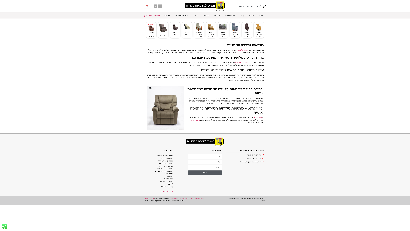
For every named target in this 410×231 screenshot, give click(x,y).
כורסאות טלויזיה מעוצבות (199, 34)
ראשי (261, 15)
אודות (251, 15)
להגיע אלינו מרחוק (152, 15)
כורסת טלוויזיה (243, 50)
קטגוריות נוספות (167, 186)
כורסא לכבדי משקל (151, 34)
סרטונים (217, 15)
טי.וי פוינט (258, 117)
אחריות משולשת (181, 15)
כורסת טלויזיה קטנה (235, 34)
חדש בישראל (151, 24)
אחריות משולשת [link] (184, 199)
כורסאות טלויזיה (167, 158)
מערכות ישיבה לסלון (223, 34)
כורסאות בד (169, 176)
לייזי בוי (163, 35)
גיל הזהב (205, 15)
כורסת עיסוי (187, 33)
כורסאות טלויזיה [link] (199, 199)
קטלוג (242, 15)
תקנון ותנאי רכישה (166, 191)
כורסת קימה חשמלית (247, 34)
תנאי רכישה (174, 199)
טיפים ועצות (230, 15)
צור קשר (166, 15)
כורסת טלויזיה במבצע (211, 34)
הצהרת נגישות (149, 199)
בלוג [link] (192, 199)
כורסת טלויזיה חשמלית (259, 34)
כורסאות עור (175, 33)
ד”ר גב (195, 15)
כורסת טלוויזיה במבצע (165, 168)
